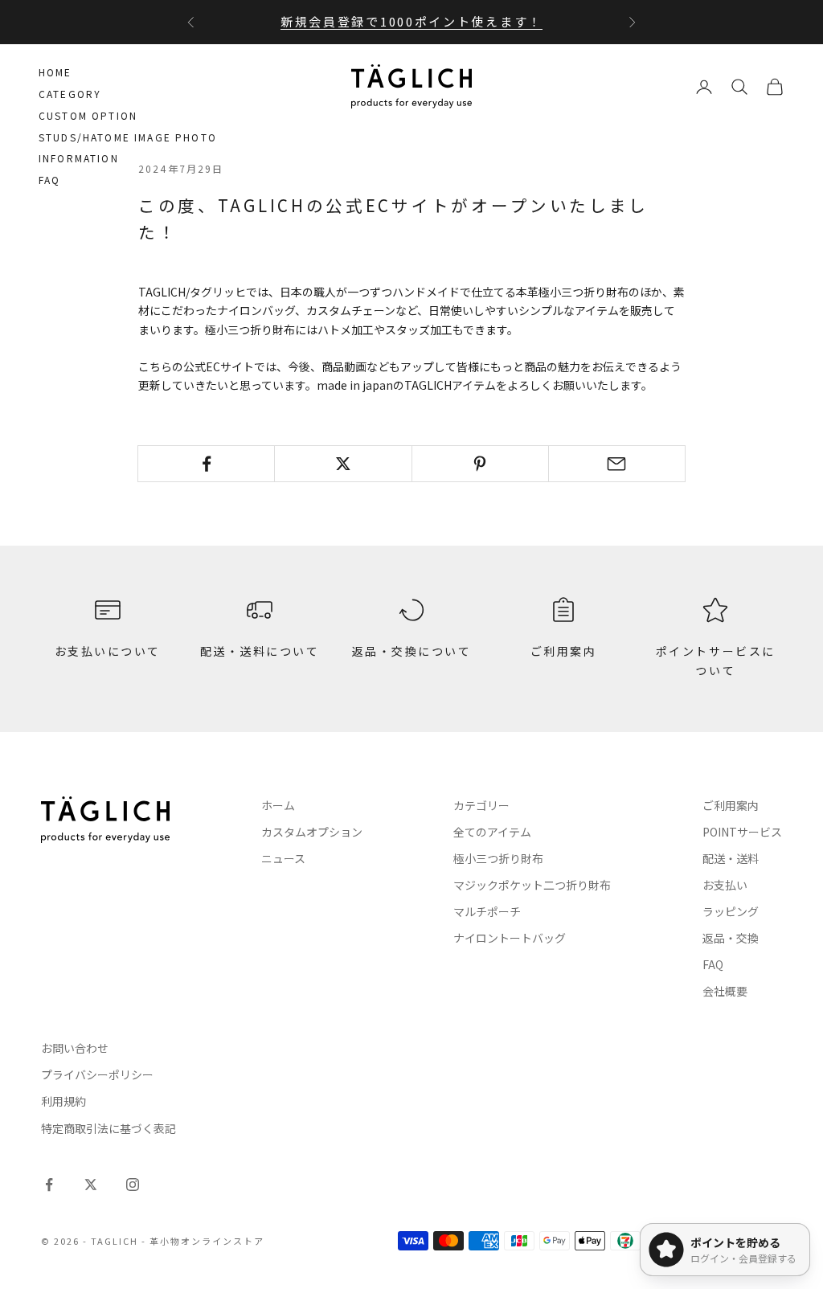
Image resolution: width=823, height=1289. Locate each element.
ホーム (278, 805)
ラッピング (730, 911)
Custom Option (88, 115)
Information (79, 158)
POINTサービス (742, 832)
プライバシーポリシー (97, 1074)
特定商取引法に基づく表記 (108, 1128)
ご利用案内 (563, 651)
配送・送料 (730, 858)
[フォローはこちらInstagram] (133, 1184)
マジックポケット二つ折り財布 (532, 885)
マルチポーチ (487, 911)
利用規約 (63, 1101)
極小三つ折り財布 (498, 858)
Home (55, 72)
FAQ (49, 179)
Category (70, 93)
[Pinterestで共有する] (480, 463)
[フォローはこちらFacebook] (49, 1184)
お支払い (724, 885)
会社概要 (724, 991)
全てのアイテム (492, 832)
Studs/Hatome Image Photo (128, 137)
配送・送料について (260, 651)
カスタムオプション (311, 832)
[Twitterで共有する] (343, 463)
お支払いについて (108, 651)
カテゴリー (481, 805)
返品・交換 (730, 938)
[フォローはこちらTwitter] (91, 1184)
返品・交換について (412, 651)
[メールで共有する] (617, 463)
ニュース (283, 858)
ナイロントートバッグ (509, 938)
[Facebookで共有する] (206, 463)
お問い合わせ (75, 1048)
